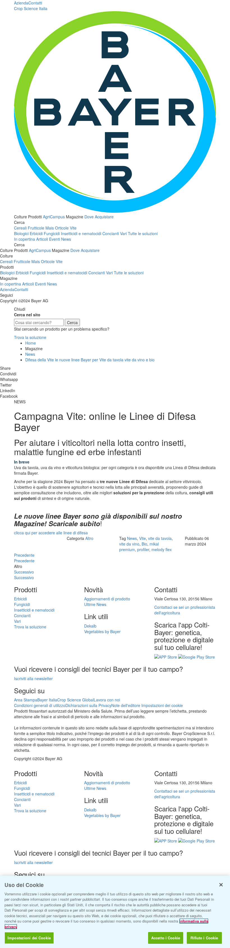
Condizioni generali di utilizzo (39, 705)
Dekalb (90, 626)
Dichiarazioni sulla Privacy (88, 705)
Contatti (35, 3)
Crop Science (30, 8)
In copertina (24, 239)
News (66, 239)
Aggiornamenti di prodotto (107, 598)
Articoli (42, 239)
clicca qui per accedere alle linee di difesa (51, 532)
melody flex (161, 549)
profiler (143, 549)
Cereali (20, 228)
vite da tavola (160, 538)
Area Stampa (25, 700)
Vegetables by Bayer (102, 631)
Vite (73, 228)
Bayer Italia (47, 700)
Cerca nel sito (27, 314)
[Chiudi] (221, 885)
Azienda (21, 3)
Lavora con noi (107, 700)
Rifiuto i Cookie (204, 937)
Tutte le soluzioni (143, 233)
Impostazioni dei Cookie (29, 937)
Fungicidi (52, 233)
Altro (89, 538)
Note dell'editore (125, 705)
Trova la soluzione (30, 337)
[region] (115, 912)
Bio (144, 544)
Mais (49, 228)
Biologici (21, 233)
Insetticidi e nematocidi (81, 233)
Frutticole (36, 228)
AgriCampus (54, 216)
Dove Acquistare (99, 216)
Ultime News (95, 604)
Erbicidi (36, 233)
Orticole (62, 228)
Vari (123, 233)
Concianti (110, 233)
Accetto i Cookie (165, 937)
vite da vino (129, 544)
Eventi (54, 239)
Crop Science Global (75, 700)
